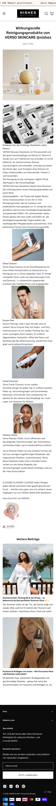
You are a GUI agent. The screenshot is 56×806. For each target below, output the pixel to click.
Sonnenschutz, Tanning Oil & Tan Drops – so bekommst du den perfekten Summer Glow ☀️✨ (26, 599)
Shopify (32, 794)
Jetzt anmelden (27, 775)
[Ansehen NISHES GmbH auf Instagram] (5, 786)
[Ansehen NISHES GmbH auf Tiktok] (11, 786)
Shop (5, 711)
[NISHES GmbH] (28, 13)
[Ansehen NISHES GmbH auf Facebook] (17, 786)
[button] (46, 13)
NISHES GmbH (14, 794)
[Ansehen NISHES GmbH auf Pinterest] (23, 786)
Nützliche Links (9, 720)
